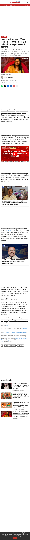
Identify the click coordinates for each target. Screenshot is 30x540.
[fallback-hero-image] (6, 386)
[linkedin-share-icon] (11, 87)
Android (9, 337)
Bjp (2, 345)
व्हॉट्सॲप (8, 340)
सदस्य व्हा (8, 325)
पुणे (22, 5)
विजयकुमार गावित (8, 231)
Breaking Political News (21, 332)
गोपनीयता (7, 536)
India (8, 334)
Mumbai (14, 334)
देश (14, 5)
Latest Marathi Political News (9, 332)
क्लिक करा (24, 328)
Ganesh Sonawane (8, 77)
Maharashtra (3, 334)
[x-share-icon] (5, 87)
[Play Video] (15, 154)
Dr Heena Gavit (20, 345)
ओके (15, 538)
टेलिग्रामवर (3, 340)
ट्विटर (19, 338)
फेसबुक (16, 338)
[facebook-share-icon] (8, 87)
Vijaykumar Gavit (13, 345)
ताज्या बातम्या (4, 5)
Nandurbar (6, 345)
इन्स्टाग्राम (22, 338)
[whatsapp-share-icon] (2, 87)
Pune (10, 334)
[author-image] (2, 77)
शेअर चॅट (26, 338)
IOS (13, 337)
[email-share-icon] (14, 87)
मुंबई (18, 5)
